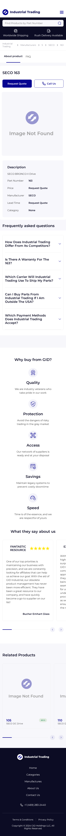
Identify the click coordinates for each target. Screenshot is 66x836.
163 (62, 45)
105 (8, 720)
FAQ (28, 56)
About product (13, 56)
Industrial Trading (7, 45)
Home (33, 767)
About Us (33, 788)
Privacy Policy (46, 819)
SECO (52, 45)
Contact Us (33, 795)
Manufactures (33, 781)
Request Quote (17, 83)
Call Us (51, 83)
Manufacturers (28, 45)
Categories (33, 774)
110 (60, 720)
